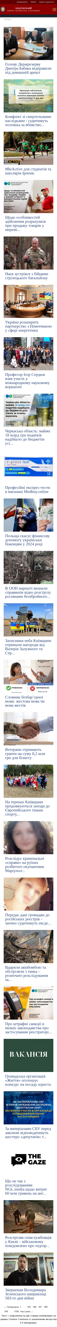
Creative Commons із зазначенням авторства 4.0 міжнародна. (33, 1321)
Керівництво (22, 2)
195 (29, 1307)
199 (6, 1311)
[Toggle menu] (54, 9)
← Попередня (11, 1307)
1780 (16, 1311)
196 (34, 1307)
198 (46, 1307)
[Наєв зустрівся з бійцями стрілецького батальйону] (28, 253)
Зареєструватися (46, 2)
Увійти (33, 2)
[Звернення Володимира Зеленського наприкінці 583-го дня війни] (28, 1269)
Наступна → (26, 1311)
